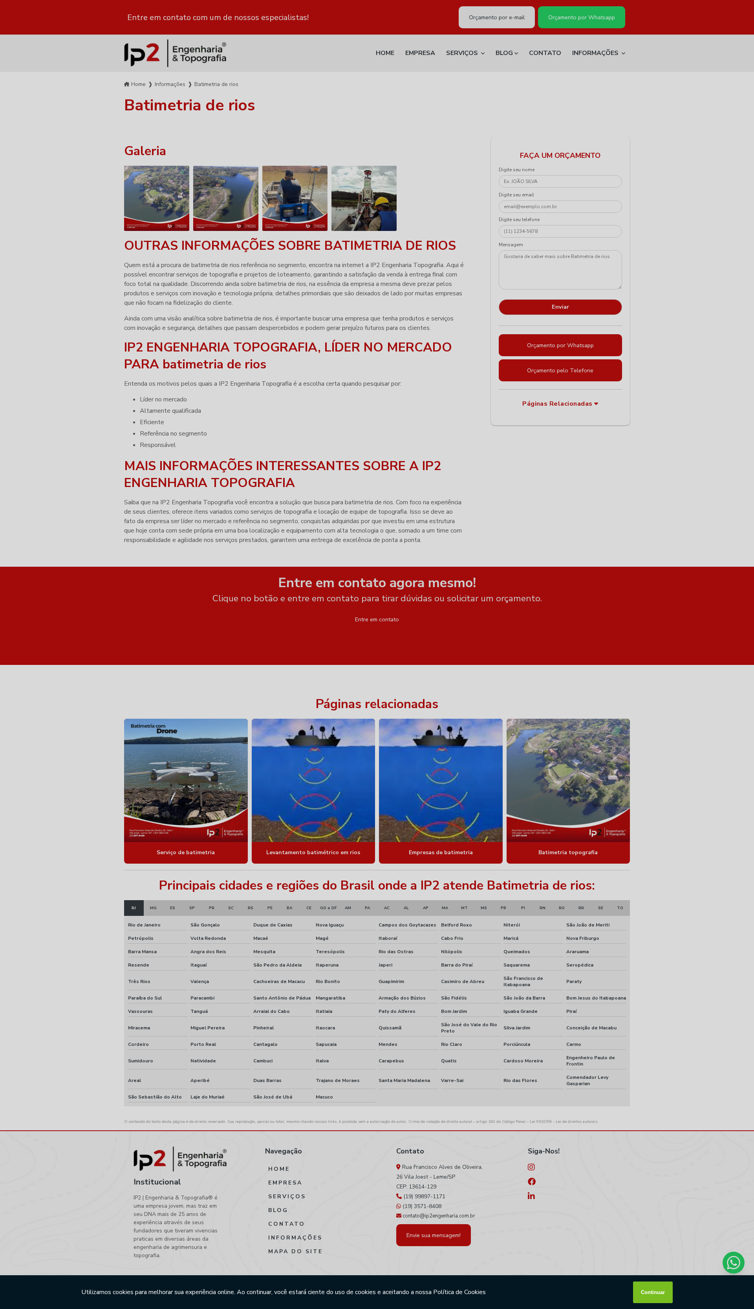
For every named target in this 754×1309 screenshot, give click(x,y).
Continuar (653, 1292)
